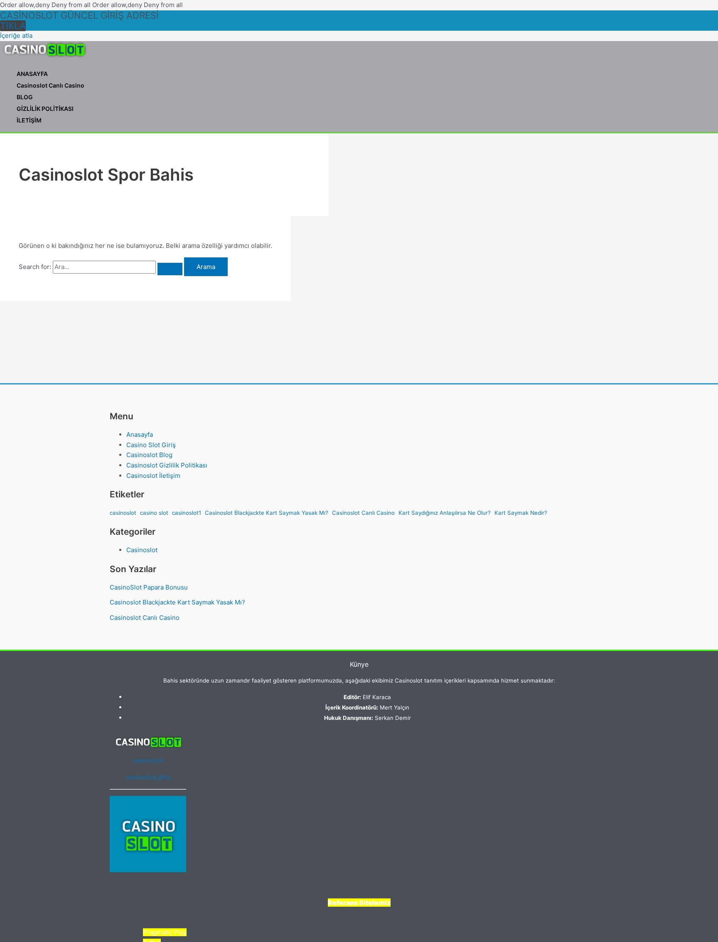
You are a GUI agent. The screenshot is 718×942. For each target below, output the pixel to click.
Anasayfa (139, 434)
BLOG (25, 96)
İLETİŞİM (29, 120)
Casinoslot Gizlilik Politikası (166, 465)
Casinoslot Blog (149, 455)
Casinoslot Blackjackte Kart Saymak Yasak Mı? (266, 512)
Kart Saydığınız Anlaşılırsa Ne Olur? (444, 512)
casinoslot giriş (148, 777)
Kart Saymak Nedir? (520, 512)
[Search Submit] (169, 269)
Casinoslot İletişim (153, 476)
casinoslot (123, 512)
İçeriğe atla (16, 35)
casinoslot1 (186, 512)
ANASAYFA (32, 73)
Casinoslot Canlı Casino (50, 85)
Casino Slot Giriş (151, 445)
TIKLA (13, 25)
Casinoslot (141, 550)
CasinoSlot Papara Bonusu (149, 587)
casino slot (154, 512)
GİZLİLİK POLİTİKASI (45, 108)
